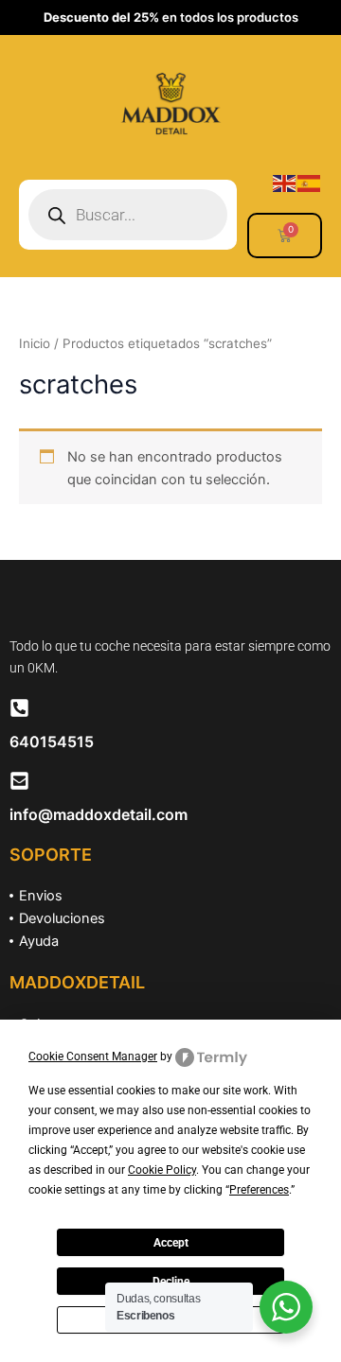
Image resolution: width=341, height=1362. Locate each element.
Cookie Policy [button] (162, 1170)
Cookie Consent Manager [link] (92, 1056)
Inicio (34, 343)
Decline (171, 1281)
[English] (285, 182)
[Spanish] (309, 182)
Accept (170, 1242)
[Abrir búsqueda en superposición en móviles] (128, 215)
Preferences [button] (259, 1189)
